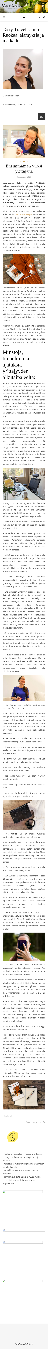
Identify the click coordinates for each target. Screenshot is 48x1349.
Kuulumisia (8, 1116)
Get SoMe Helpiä (23, 214)
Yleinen (24, 162)
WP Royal (29, 1344)
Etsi (41, 117)
